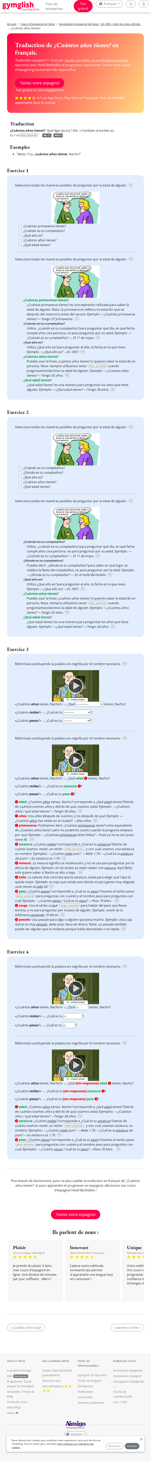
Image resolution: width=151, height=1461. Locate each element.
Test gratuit (83, 6)
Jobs (17, 1376)
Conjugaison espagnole (128, 1381)
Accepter (132, 1446)
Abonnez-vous (51, 1381)
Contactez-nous (17, 1402)
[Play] (75, 686)
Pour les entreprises (54, 6)
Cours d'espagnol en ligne (38, 24)
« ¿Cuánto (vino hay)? (25, 1327)
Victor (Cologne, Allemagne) (29, 1253)
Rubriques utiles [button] (124, 1361)
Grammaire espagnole (128, 1370)
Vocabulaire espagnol (127, 1376)
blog (10, 1396)
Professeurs (85, 1391)
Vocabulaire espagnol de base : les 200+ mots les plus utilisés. (100, 24)
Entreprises (85, 1386)
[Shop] (131, 3)
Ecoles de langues (89, 1381)
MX (60, 135)
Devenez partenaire (91, 1402)
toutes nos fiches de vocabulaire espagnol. (96, 60)
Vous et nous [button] (16, 1361)
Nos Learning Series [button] (55, 1361)
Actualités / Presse (19, 1391)
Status (11, 1413)
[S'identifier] (144, 3)
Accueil (12, 24)
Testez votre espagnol (39, 83)
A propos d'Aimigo (19, 1370)
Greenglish (27, 1386)
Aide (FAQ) (14, 1407)
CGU (116, 1402)
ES (49, 135)
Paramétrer (114, 1446)
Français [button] (110, 4)
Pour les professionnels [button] (88, 1363)
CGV (124, 1402)
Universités (85, 1397)
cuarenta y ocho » (127, 1327)
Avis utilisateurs (53, 1386)
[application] (75, 686)
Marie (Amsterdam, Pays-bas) (87, 1253)
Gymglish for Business (92, 1375)
